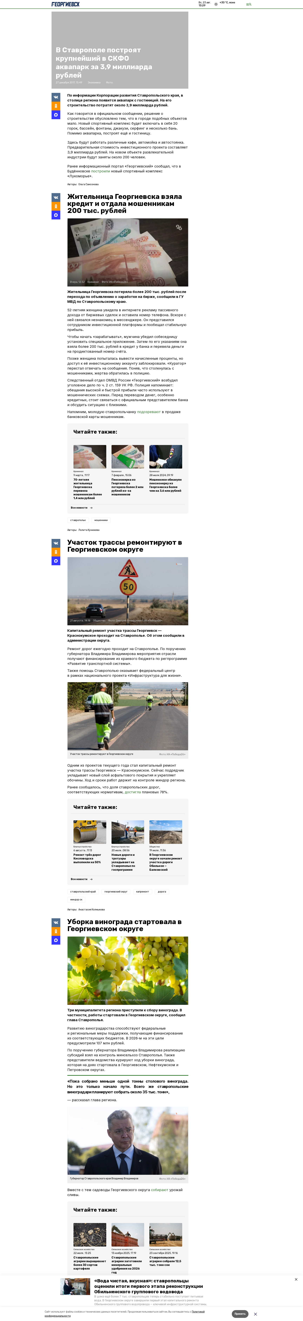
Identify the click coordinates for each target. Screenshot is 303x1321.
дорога (162, 891)
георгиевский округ (116, 891)
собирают (159, 1190)
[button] (75, 1286)
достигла (133, 792)
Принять (240, 1313)
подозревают (149, 412)
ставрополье (78, 520)
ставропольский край (83, 891)
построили (101, 171)
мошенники (101, 520)
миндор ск (76, 899)
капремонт (142, 891)
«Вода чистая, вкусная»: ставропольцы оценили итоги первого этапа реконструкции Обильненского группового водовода (148, 1286)
